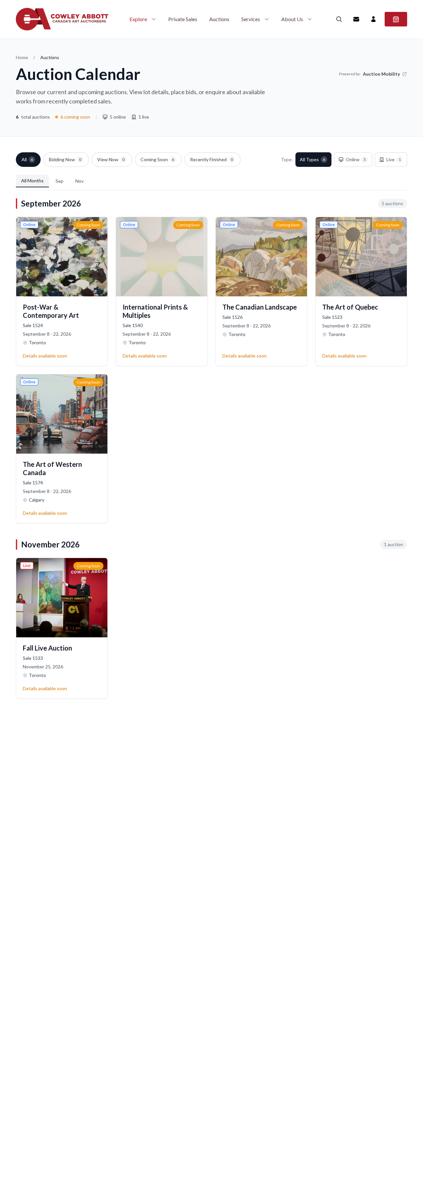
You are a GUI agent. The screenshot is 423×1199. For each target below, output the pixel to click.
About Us (292, 19)
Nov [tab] (79, 181)
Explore (138, 19)
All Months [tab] (32, 180)
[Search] (339, 19)
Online (356, 159)
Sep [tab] (59, 181)
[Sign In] (373, 19)
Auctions (219, 19)
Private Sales (182, 19)
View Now (111, 159)
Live (393, 159)
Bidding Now (65, 159)
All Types (312, 159)
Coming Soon (157, 159)
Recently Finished (211, 159)
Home (22, 57)
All (27, 159)
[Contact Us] (356, 19)
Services (250, 19)
